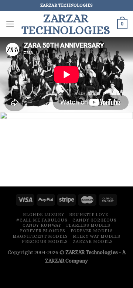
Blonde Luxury (43, 214)
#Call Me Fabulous (41, 220)
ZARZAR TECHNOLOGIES (65, 24)
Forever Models (92, 230)
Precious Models (45, 241)
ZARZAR (54, 261)
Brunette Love (88, 214)
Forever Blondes (42, 230)
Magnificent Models (40, 236)
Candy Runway (42, 225)
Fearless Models (88, 225)
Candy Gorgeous (94, 220)
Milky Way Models (96, 236)
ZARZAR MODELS (93, 241)
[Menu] (10, 24)
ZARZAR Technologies (91, 252)
